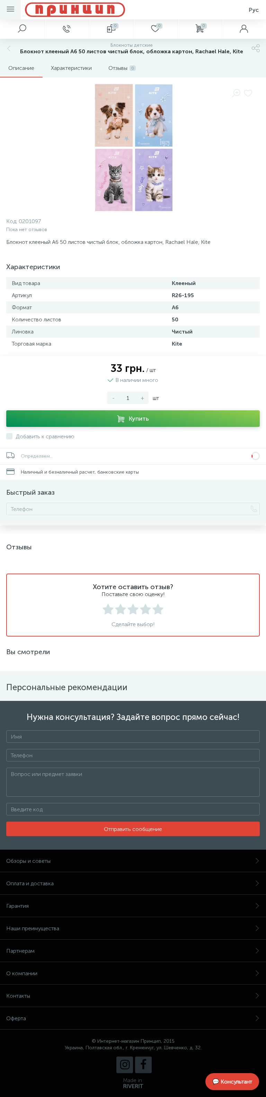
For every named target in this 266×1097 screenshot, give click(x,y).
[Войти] (244, 29)
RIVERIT (133, 1086)
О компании (21, 973)
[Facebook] (143, 1065)
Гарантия (17, 906)
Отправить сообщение (133, 829)
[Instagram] (124, 1065)
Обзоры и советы (28, 861)
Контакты (18, 996)
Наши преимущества (32, 928)
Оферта (16, 1018)
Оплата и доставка (30, 883)
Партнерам (20, 951)
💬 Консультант (232, 1081)
